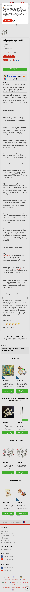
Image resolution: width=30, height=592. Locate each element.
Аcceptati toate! (8, 20)
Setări (15, 20)
